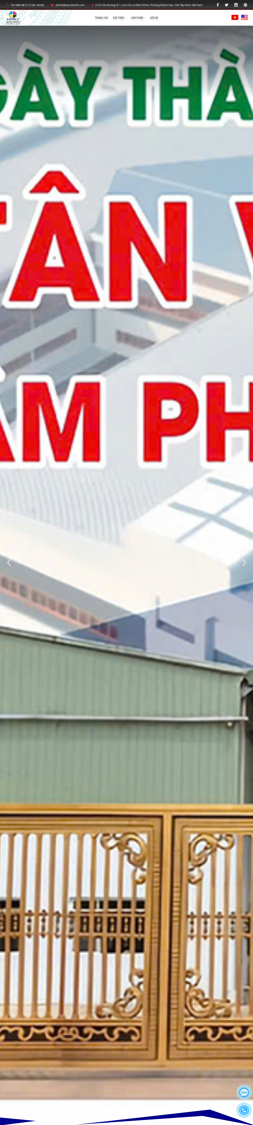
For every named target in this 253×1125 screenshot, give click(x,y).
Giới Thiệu (118, 17)
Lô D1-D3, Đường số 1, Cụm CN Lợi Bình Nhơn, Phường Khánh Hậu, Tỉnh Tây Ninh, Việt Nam (148, 5)
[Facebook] (218, 5)
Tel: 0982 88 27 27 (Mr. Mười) (27, 5)
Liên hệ (154, 17)
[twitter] (226, 5)
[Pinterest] (245, 5)
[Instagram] (236, 5)
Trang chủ (101, 17)
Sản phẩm (137, 17)
